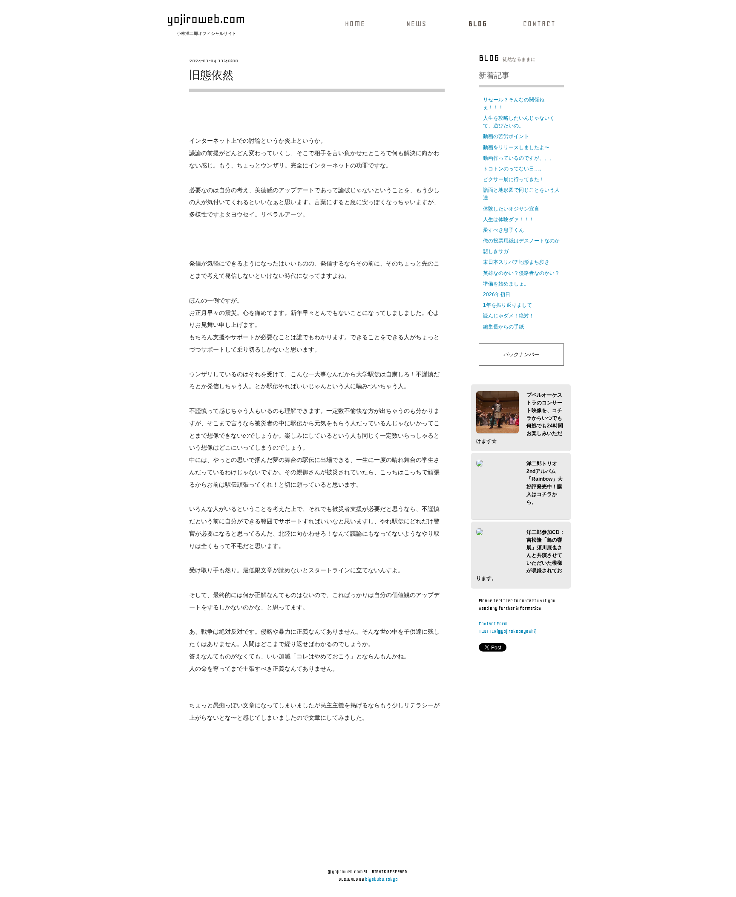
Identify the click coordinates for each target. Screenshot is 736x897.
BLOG (478, 24)
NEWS (416, 24)
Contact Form (493, 623)
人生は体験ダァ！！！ (508, 219)
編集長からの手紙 (503, 327)
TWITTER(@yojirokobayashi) (507, 631)
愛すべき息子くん (503, 230)
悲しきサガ (496, 251)
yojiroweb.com (206, 19)
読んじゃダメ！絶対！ (508, 316)
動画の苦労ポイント (506, 136)
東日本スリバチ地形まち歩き (516, 262)
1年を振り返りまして (507, 305)
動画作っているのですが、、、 (519, 158)
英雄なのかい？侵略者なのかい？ (521, 273)
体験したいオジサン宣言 (511, 209)
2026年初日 (496, 294)
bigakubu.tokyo (381, 879)
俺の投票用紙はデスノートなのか (521, 241)
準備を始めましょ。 (506, 284)
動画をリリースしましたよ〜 (516, 147)
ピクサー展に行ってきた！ (513, 179)
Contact (539, 24)
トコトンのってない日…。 (513, 169)
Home (355, 24)
